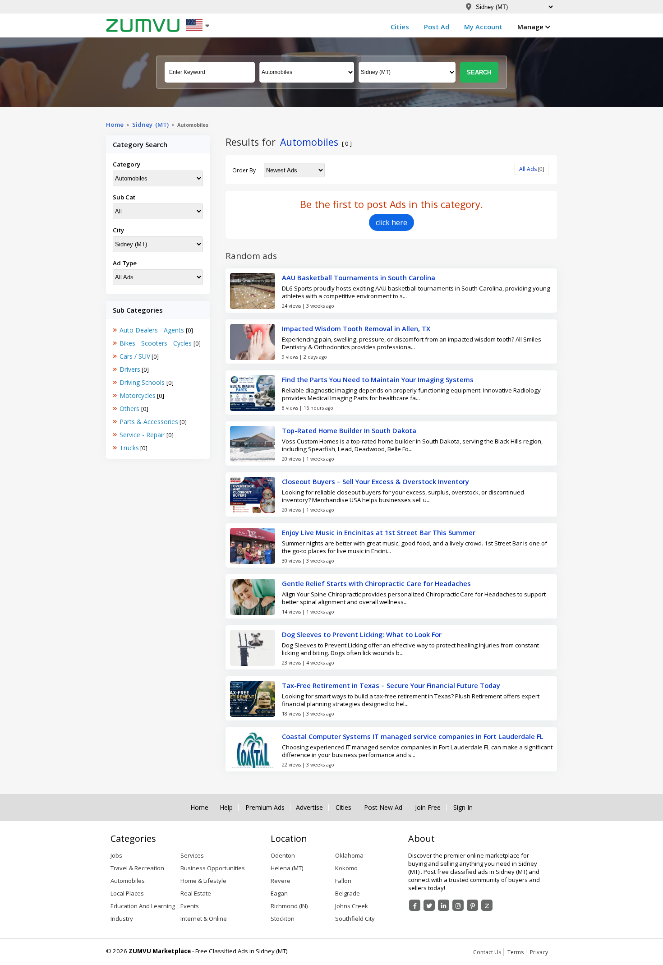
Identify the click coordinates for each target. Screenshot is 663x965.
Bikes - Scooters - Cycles (156, 343)
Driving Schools (143, 382)
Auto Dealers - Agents (153, 330)
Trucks (129, 447)
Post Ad (436, 26)
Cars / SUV (135, 356)
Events (189, 906)
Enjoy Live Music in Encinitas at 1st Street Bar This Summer (378, 532)
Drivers (130, 369)
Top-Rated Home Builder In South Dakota (349, 430)
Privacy (539, 952)
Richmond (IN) (289, 906)
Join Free (428, 807)
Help (226, 807)
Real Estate (195, 893)
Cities (400, 26)
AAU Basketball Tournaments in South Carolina (358, 277)
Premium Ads (265, 807)
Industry (121, 918)
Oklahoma (349, 855)
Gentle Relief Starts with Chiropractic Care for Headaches (376, 583)
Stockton (283, 918)
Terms (515, 952)
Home (115, 124)
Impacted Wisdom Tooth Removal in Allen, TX (356, 328)
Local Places (127, 893)
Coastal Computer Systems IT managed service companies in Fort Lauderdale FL (412, 736)
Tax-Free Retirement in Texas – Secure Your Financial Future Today (391, 685)
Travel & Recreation (137, 868)
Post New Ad (383, 807)
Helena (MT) (287, 868)
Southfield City (355, 918)
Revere (280, 881)
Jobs (116, 855)
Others (130, 408)
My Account (483, 26)
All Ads (528, 169)
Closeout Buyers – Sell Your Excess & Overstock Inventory (375, 481)
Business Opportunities (212, 868)
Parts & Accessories (149, 421)
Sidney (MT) (150, 124)
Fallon (343, 881)
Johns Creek (351, 906)
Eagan (279, 893)
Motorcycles (138, 395)
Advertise (309, 807)
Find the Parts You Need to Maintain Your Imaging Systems (378, 379)
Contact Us (487, 952)
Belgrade (347, 893)
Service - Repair (143, 434)
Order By (244, 170)
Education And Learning (142, 906)
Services (192, 855)
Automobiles (127, 881)
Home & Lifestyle (203, 881)
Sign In (463, 807)
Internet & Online (203, 918)
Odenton (283, 855)
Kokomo (346, 868)
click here (391, 222)
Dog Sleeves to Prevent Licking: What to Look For (362, 634)
